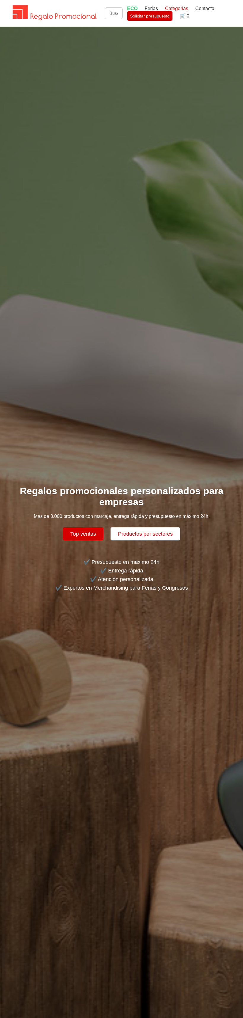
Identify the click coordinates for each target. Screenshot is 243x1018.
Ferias (152, 8)
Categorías (176, 8)
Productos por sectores (145, 534)
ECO (132, 8)
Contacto (204, 8)
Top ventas (83, 534)
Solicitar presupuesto (150, 16)
